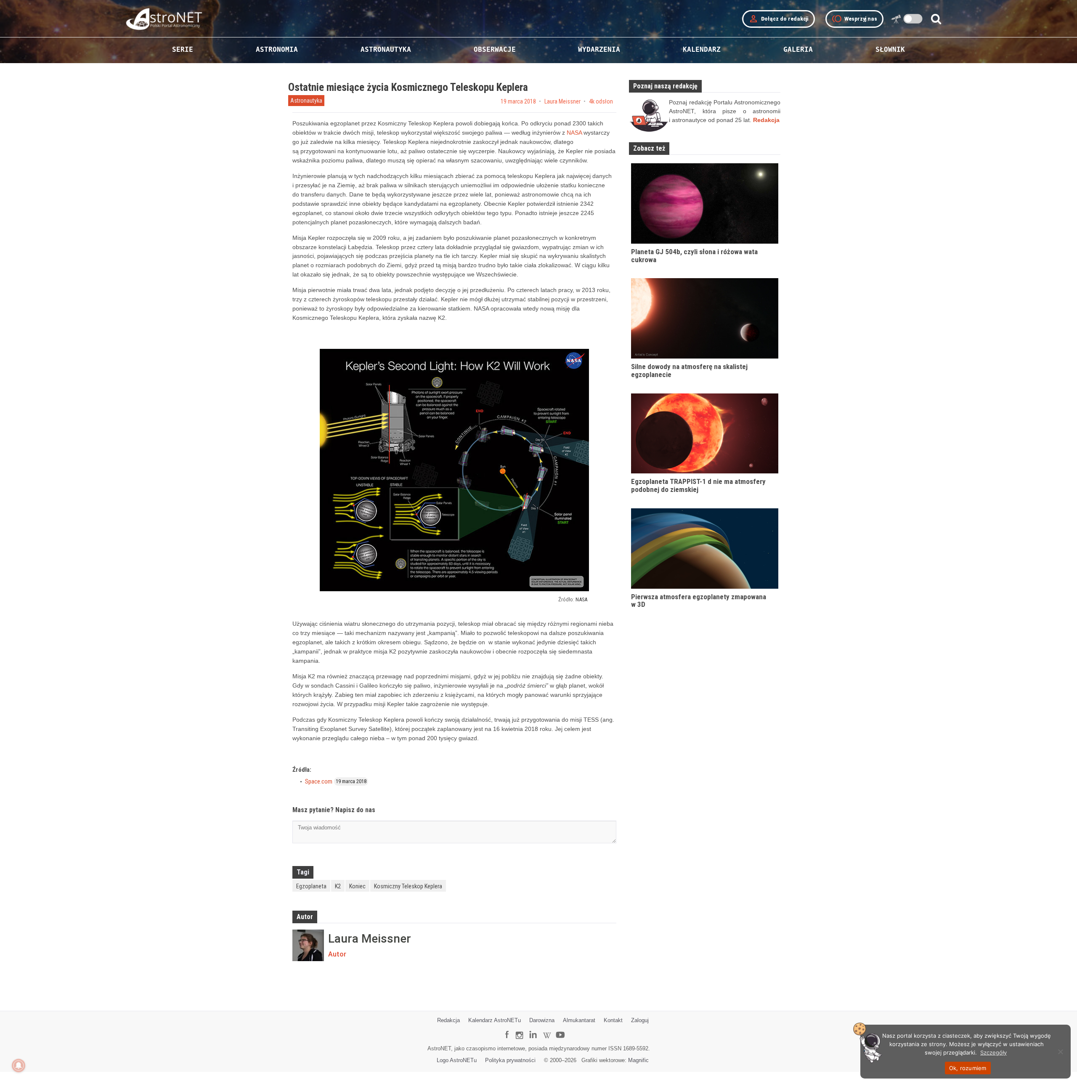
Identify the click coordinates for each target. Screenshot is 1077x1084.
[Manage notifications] (18, 1065)
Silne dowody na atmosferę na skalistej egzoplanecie (689, 370)
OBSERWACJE (495, 49)
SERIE (182, 49)
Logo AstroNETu (457, 1060)
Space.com (318, 781)
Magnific (638, 1060)
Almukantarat (579, 1020)
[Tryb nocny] (913, 19)
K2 (338, 886)
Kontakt (613, 1020)
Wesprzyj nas (854, 19)
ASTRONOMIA (277, 49)
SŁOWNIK (890, 49)
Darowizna (541, 1020)
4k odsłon (601, 101)
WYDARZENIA (599, 49)
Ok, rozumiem (968, 1068)
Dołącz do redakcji (778, 19)
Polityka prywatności (510, 1060)
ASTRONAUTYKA (386, 49)
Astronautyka (306, 100)
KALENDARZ (702, 49)
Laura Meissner (562, 101)
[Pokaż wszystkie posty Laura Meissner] (308, 945)
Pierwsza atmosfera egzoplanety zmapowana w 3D (698, 600)
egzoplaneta (311, 886)
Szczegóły (993, 1052)
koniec (357, 886)
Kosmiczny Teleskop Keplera (408, 886)
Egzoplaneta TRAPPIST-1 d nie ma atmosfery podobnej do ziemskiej (698, 485)
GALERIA (798, 49)
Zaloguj (640, 1020)
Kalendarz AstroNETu (494, 1020)
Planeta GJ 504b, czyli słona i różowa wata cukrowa (694, 255)
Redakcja (448, 1020)
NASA (574, 132)
